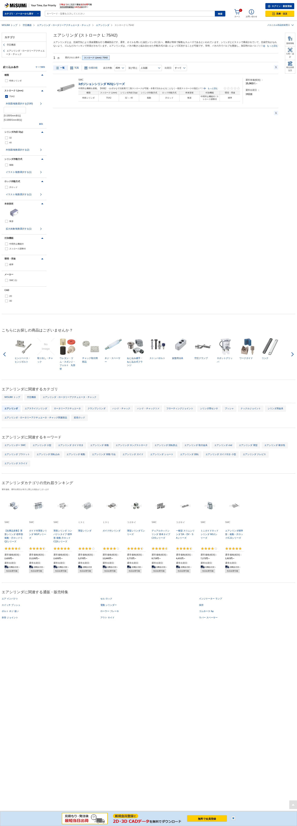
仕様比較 (93, 67)
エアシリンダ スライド (16, 463)
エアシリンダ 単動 (99, 445)
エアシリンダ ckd (223, 445)
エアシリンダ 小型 (42, 445)
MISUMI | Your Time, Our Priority (20, 4)
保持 (201, 605)
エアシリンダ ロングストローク (132, 445)
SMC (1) (13, 280)
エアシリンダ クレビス (254, 454)
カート (237, 16)
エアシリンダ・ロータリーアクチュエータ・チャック (64, 25)
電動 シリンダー (108, 605)
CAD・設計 (290, 55)
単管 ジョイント (10, 617)
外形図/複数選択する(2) (17, 149)
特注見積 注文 (290, 68)
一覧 (62, 67)
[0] (237, 12)
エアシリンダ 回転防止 (166, 445)
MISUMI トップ (9, 25)
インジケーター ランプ (210, 598)
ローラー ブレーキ (109, 611)
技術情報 (290, 43)
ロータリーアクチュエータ (67, 408)
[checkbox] (24, 80)
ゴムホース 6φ (206, 611)
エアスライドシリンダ (36, 408)
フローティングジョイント (179, 408)
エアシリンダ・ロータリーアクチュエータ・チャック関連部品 (35, 417)
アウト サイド (107, 617)
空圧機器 (27, 25)
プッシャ (229, 408)
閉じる (233, 818)
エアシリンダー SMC (15, 445)
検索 (220, 14)
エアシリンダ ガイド (133, 454)
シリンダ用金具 (275, 408)
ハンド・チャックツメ (148, 408)
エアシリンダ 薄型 (248, 445)
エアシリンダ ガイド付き (70, 445)
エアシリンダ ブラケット (17, 454)
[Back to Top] (293, 804)
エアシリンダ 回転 (189, 454)
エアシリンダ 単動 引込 (104, 454)
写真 (76, 67)
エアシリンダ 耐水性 (274, 445)
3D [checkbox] (10, 301)
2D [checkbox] (10, 296)
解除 (41, 124)
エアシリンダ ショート (161, 454)
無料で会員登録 (207, 818)
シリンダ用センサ (209, 408)
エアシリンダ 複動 (76, 454)
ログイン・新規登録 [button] (282, 6)
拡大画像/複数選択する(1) (18, 228)
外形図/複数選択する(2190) (19, 103)
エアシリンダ (102, 25)
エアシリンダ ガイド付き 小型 (221, 454)
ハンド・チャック (121, 408)
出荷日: (168, 68)
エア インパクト (10, 598)
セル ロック (106, 598)
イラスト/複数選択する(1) (18, 172)
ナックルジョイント (251, 408)
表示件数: (108, 68)
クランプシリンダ (97, 408)
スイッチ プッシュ (11, 605)
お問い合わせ (251, 16)
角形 (11, 221)
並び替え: (133, 68)
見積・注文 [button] (281, 13)
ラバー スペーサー (208, 617)
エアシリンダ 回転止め (48, 454)
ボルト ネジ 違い (10, 611)
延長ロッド (79, 417)
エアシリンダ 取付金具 (195, 445)
